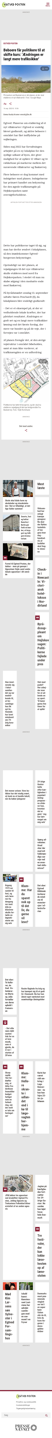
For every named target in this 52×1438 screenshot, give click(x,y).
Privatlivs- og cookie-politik (26, 1402)
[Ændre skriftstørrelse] (4, 103)
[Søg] (46, 1415)
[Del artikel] (10, 103)
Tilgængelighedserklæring (25, 1409)
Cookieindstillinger (23, 1405)
